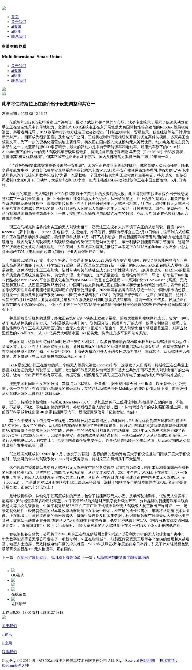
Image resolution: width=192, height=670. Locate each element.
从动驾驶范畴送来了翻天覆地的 (122, 558)
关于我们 (18, 22)
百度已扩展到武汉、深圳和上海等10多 (49, 558)
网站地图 (147, 660)
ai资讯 (16, 27)
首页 (15, 17)
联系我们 (18, 36)
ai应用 (16, 32)
